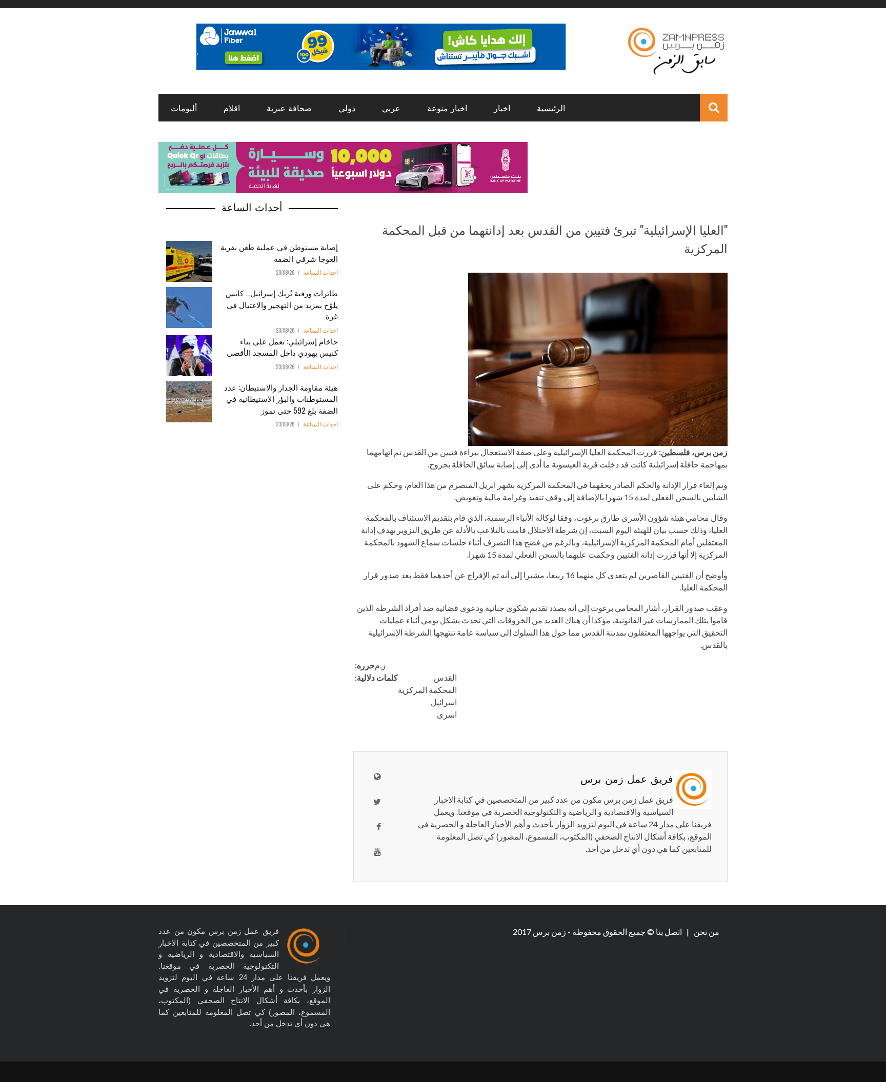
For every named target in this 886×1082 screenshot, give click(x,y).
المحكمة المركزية (427, 690)
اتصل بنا (669, 931)
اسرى (447, 714)
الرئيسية (551, 107)
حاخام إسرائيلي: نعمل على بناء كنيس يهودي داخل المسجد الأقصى (282, 346)
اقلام (232, 107)
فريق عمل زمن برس (626, 778)
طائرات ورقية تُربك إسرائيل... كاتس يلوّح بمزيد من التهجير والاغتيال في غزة (282, 304)
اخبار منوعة (447, 107)
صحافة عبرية (289, 107)
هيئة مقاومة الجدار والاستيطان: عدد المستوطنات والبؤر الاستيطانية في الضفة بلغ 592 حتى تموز (281, 398)
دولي (346, 107)
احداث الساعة (320, 273)
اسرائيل (444, 702)
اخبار (502, 107)
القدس (445, 677)
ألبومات (184, 107)
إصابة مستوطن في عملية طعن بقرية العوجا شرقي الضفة (279, 252)
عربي (391, 107)
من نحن (705, 931)
